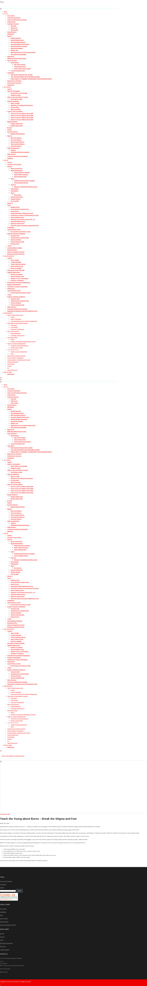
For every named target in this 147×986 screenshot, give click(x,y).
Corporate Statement (13, 17)
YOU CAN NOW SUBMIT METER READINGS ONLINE (25, 77)
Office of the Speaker (13, 91)
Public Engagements (13, 148)
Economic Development (17, 329)
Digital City (14, 28)
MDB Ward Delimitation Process (16, 58)
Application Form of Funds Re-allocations (23, 52)
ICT (8, 368)
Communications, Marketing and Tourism (18, 360)
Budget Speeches (16, 38)
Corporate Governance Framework (17, 156)
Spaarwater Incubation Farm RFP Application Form (22, 311)
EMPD (12, 339)
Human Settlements (17, 197)
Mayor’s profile (15, 103)
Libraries (13, 185)
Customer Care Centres (14, 164)
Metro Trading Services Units (15, 315)
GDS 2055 (13, 26)
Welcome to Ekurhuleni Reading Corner (25, 187)
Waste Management (17, 170)
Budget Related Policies (18, 134)
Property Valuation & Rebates (16, 233)
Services (9, 166)
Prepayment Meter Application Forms (22, 213)
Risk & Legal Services (13, 331)
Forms (9, 205)
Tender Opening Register (18, 264)
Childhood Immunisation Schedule (24, 180)
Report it (10, 203)
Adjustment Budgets (17, 48)
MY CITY (5, 13)
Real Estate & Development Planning (17, 323)
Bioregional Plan (12, 250)
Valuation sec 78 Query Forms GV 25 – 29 (23, 219)
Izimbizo (13, 150)
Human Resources (12, 370)
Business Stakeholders (14, 284)
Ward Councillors (16, 109)
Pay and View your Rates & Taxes (20, 231)
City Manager (11, 364)
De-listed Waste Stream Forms (20, 209)
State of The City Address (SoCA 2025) (22, 113)
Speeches (10, 158)
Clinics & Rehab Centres (21, 182)
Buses (12, 193)
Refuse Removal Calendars (22, 172)
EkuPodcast (10, 374)
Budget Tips (14, 50)
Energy (12, 317)
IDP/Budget (10, 34)
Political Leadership (13, 101)
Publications (11, 288)
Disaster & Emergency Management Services (23, 341)
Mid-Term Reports (16, 138)
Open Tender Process (17, 266)
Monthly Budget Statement (19, 46)
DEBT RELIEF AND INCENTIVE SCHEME (21, 75)
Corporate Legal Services (17, 335)
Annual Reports (12, 32)
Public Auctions (11, 307)
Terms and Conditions (6, 881)
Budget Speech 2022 (17, 125)
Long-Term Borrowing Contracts (17, 20)
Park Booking (15, 189)
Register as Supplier (17, 274)
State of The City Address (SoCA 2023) (22, 117)
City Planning (14, 327)
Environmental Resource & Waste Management (24, 321)
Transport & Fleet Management (19, 345)
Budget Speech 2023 (17, 123)
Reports (9, 136)
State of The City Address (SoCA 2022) (22, 119)
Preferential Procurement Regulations (18, 282)
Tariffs (9, 246)
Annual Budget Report (17, 40)
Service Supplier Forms (17, 217)
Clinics (12, 178)
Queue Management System (8, 925)
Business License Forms (17, 223)
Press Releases (9, 756)
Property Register (16, 239)
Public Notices (11, 154)
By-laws (9, 127)
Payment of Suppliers (17, 280)
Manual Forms (15, 244)
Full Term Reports (16, 140)
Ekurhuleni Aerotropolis (6, 943)
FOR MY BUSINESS (8, 256)
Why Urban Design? (20, 64)
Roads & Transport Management (16, 343)
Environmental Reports (17, 144)
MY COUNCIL (7, 87)
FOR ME (5, 160)
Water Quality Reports (17, 142)
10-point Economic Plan (18, 70)
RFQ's (1, 915)
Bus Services (17, 195)
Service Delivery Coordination (15, 358)
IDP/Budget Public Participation (20, 152)
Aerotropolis (14, 30)
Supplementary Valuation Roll (20, 237)
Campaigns (10, 72)
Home (3, 756)
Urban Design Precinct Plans (22, 68)
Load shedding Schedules (14, 248)
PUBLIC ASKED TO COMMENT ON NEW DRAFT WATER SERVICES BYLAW (31, 79)
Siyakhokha (10, 227)
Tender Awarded (4, 950)
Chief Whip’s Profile (16, 99)
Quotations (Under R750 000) (15, 270)
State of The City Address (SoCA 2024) (22, 115)
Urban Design (15, 62)
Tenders (9, 258)
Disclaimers (10, 85)
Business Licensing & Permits (15, 254)
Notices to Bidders (16, 268)
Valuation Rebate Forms (18, 221)
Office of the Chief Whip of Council (17, 97)
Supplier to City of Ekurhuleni (19, 278)
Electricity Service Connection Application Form (25, 225)
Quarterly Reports (16, 146)
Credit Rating (11, 22)
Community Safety (12, 337)
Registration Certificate (14, 81)
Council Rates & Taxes (14, 229)
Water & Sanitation (16, 168)
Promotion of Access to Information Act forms (25, 215)
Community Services (13, 349)
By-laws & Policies (12, 132)
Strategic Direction (13, 24)
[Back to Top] (0, 985)
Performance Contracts (14, 83)
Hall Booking (14, 191)
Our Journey (10, 15)
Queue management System (15, 252)
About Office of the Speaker (19, 93)
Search (2, 888)
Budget (9, 36)
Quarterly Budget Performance (20, 44)
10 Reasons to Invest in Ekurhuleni (17, 286)
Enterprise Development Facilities (17, 309)
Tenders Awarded (16, 262)
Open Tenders (15, 260)
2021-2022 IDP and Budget (18, 54)
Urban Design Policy (20, 66)
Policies (9, 130)
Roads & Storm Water (17, 347)
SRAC (12, 354)
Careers (9, 162)
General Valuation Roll (17, 242)
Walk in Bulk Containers (21, 174)
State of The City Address (15, 111)
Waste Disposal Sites (20, 176)
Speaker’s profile (16, 95)
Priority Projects (12, 60)
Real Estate (14, 325)
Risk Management (16, 333)
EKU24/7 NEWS (7, 372)
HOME (5, 11)
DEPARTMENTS (7, 313)
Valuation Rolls (15, 299)
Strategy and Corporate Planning (16, 356)
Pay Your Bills (15, 201)
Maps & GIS (10, 56)
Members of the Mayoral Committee (22, 105)
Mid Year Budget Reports (18, 42)
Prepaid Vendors (15, 199)
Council (9, 89)
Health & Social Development (19, 352)
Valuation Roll (15, 235)
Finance (9, 366)
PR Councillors (15, 107)
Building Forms (15, 207)
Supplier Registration (13, 272)
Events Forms (15, 211)
